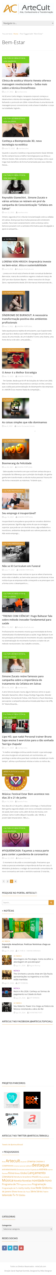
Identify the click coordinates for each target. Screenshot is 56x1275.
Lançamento (37, 1173)
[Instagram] (15, 1248)
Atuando (23, 1162)
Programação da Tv (10, 1188)
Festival (5, 1173)
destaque (40, 1165)
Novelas (26, 1180)
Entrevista (21, 1169)
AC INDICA (6, 941)
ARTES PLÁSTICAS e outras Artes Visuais (14, 773)
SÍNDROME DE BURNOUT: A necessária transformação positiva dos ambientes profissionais (25, 318)
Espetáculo (35, 1170)
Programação (39, 1184)
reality (21, 1188)
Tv (14, 1195)
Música (7, 1180)
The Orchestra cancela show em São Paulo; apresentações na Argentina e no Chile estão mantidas (33, 976)
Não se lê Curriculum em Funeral (21, 566)
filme (11, 1173)
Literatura (7, 1176)
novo (48, 1180)
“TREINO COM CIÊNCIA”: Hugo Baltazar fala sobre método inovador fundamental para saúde (27, 619)
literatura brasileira (22, 1177)
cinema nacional (19, 1166)
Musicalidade (44, 1177)
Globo (23, 1173)
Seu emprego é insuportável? (19, 513)
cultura (28, 1166)
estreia (43, 1169)
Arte (3, 1161)
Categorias (6, 1225)
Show (14, 1191)
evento (50, 1169)
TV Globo (20, 1195)
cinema (31, 1161)
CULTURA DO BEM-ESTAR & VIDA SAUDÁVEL (14, 59)
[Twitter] (10, 1248)
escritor (27, 1170)
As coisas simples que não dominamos (24, 422)
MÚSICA (17, 971)
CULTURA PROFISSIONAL (13, 293)
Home (15, 34)
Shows (20, 1191)
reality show (29, 1188)
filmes (17, 1173)
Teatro (45, 1191)
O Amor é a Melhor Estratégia (19, 372)
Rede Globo (42, 1187)
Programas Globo (25, 1184)
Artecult (13, 1160)
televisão (7, 1195)
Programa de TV (10, 1184)
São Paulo (26, 1192)
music (35, 1176)
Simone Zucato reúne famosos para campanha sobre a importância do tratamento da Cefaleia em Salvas (22, 680)
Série (33, 1191)
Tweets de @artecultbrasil (12, 1144)
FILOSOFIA (7, 400)
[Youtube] (21, 1248)
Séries (39, 1191)
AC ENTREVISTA (9, 239)
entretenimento (9, 1169)
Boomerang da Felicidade (17, 463)
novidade (38, 1180)
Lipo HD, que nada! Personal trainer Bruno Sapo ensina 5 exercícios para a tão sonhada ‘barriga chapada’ (28, 740)
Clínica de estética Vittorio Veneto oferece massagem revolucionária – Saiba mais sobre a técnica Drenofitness (26, 84)
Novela (18, 1180)
